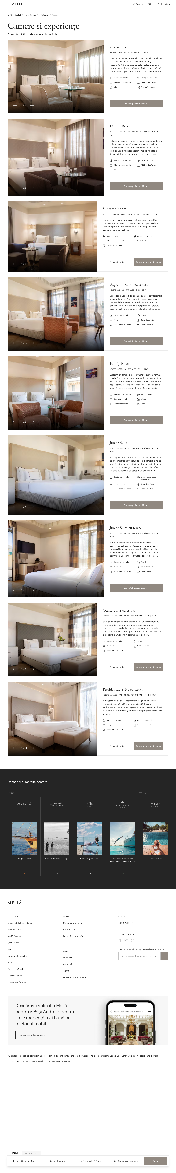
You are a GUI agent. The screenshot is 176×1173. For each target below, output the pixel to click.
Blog (10, 949)
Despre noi (13, 917)
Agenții (66, 970)
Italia (25, 15)
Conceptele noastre (17, 956)
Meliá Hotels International (20, 923)
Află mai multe (117, 262)
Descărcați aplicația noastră (33, 1035)
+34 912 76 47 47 (126, 923)
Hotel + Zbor (69, 929)
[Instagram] (126, 940)
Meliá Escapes (14, 936)
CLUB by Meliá (15, 942)
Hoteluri (18, 15)
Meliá (10, 15)
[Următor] (32, 105)
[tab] (14, 1153)
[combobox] (151, 4)
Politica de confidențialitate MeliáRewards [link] (68, 1056)
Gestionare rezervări (73, 923)
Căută (155, 1161)
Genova (33, 15)
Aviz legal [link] (12, 1056)
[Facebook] (120, 940)
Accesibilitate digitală (147, 1056)
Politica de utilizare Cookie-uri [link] (105, 1056)
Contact (122, 917)
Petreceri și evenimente (74, 977)
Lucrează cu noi (15, 975)
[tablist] (88, 1153)
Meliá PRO (68, 957)
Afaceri (66, 951)
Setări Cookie (128, 1056)
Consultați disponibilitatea (136, 103)
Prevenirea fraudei (17, 982)
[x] (132, 940)
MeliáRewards (14, 929)
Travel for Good (15, 969)
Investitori (12, 962)
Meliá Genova (44, 15)
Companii (67, 964)
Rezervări (67, 917)
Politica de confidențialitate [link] (32, 1056)
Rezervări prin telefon (73, 936)
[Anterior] (14, 105)
